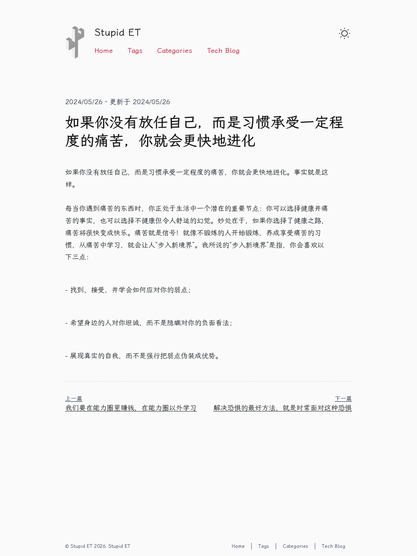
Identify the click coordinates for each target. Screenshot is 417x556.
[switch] (344, 33)
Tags (135, 50)
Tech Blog (223, 50)
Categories (174, 50)
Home (103, 50)
